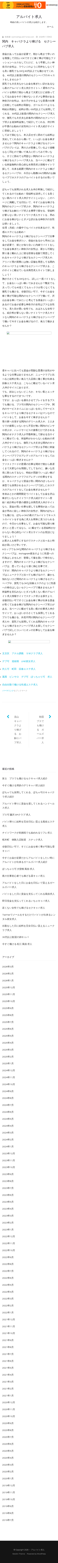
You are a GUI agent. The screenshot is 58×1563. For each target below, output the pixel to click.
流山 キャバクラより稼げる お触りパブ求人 (17, 730)
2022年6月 (8, 1278)
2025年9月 (8, 1008)
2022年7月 (8, 1271)
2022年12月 (8, 1236)
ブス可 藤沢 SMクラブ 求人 (16, 815)
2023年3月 (8, 1216)
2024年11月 (8, 1077)
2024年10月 (8, 1084)
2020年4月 (8, 1458)
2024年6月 (8, 1112)
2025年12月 (8, 987)
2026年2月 (8, 973)
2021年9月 (8, 1340)
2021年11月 (8, 1326)
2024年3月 (8, 1133)
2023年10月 (8, 1167)
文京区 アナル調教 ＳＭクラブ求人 (22, 653)
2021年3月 (8, 1382)
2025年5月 (8, 1036)
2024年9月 (8, 1091)
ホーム (50, 27)
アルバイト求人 (29, 17)
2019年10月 (8, 1499)
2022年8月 (8, 1264)
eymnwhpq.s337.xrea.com (22, 37)
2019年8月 (8, 1513)
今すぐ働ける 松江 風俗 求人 (17, 944)
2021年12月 (8, 1319)
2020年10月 (8, 1416)
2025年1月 (8, 1063)
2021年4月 (8, 1375)
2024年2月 (8, 1139)
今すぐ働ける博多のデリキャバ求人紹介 (23, 785)
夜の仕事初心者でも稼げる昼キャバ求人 (23, 876)
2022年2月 (8, 1305)
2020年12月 (8, 1402)
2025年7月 (8, 1022)
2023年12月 (8, 1153)
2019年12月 (8, 1485)
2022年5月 (8, 1285)
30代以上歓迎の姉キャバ (15, 937)
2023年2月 (8, 1223)
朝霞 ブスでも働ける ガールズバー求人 (41, 730)
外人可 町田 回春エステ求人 (19, 669)
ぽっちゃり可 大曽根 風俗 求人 (18, 869)
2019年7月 (8, 1520)
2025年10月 (8, 1001)
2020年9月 (8, 1423)
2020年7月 (8, 1437)
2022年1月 (8, 1312)
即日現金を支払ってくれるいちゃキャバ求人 (26, 901)
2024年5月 (8, 1119)
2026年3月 (8, 967)
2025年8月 (8, 1015)
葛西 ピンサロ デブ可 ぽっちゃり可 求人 (27, 677)
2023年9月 (8, 1174)
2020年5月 (8, 1451)
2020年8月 (8, 1430)
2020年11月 (8, 1409)
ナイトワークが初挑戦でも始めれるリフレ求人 (27, 833)
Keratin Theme (18, 1554)
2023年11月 (8, 1160)
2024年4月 (8, 1126)
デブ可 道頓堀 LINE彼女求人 (18, 661)
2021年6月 (8, 1361)
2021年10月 (8, 1333)
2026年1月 (8, 980)
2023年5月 (8, 1202)
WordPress (41, 1554)
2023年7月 (8, 1188)
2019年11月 (8, 1492)
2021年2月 (8, 1389)
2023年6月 (8, 1195)
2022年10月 (8, 1250)
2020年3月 (8, 1465)
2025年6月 (8, 1029)
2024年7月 (8, 1105)
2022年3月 (8, 1299)
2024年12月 (8, 1070)
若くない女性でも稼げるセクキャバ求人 (23, 908)
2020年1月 (8, 1478)
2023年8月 (8, 1181)
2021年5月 (8, 1368)
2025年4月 (8, 1043)
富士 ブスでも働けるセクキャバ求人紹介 (24, 778)
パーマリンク (8, 691)
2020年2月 (8, 1471)
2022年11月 (8, 1243)
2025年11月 (8, 994)
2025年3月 (8, 1050)
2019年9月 (8, 1506)
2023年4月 (8, 1209)
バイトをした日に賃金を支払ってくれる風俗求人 (28, 894)
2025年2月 (8, 1057)
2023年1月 (8, 1229)
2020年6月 (8, 1444)
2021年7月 (8, 1354)
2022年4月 (8, 1292)
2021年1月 (8, 1395)
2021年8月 (8, 1347)
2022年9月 (8, 1257)
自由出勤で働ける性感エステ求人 (20, 684)
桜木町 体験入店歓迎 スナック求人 (22, 840)
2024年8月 (8, 1098)
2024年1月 (8, 1146)
